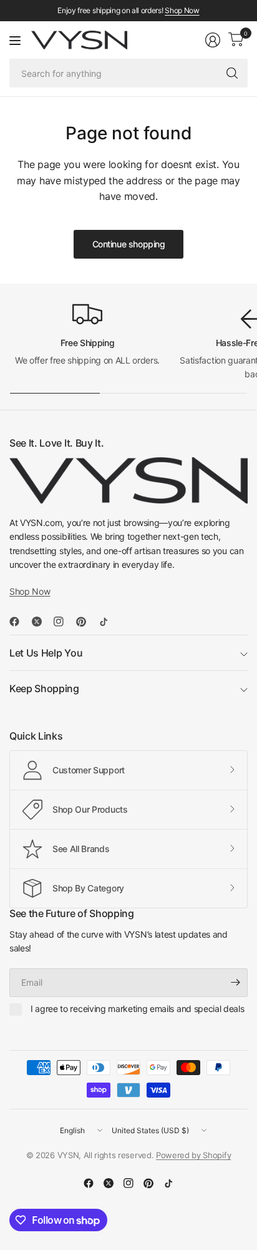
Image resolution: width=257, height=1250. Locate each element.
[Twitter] (42, 622)
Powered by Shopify (193, 1155)
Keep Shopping (44, 688)
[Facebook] (19, 622)
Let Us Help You (45, 653)
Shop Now (182, 10)
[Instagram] (64, 622)
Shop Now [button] (29, 591)
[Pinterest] (86, 622)
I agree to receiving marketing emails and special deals (137, 1008)
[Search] (232, 73)
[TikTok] (109, 622)
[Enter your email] (235, 982)
